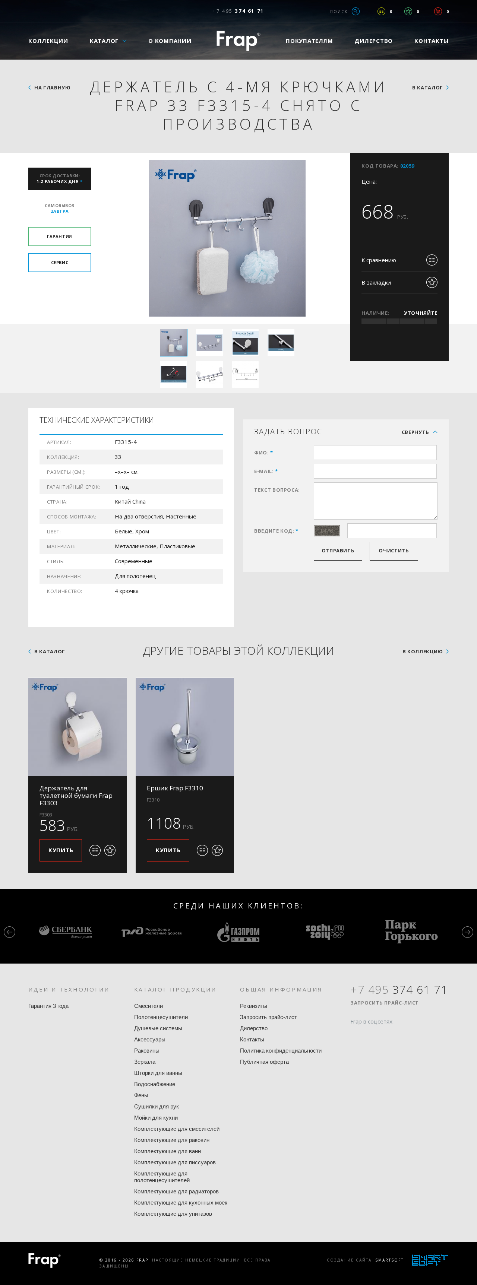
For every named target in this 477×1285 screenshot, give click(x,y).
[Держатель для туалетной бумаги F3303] (77, 727)
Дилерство (373, 40)
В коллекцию (422, 651)
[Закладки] (408, 11)
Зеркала (144, 1062)
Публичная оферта (264, 1062)
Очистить (394, 550)
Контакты (431, 40)
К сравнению (378, 260)
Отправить (338, 550)
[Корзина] (438, 11)
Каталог (104, 40)
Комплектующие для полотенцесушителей (162, 1176)
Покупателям (309, 40)
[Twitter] (370, 1035)
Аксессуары (149, 1039)
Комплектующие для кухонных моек (180, 1202)
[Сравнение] (381, 11)
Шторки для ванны (158, 1073)
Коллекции (48, 40)
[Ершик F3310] (185, 727)
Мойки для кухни (156, 1117)
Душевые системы (158, 1028)
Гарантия (59, 236)
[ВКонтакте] (398, 1035)
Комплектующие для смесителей (176, 1129)
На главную (52, 87)
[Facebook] (355, 1035)
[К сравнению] (95, 850)
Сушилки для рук (156, 1106)
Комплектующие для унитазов (173, 1214)
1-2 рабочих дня (59, 178)
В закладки (376, 282)
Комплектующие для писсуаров (175, 1162)
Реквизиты (253, 1006)
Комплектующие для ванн (167, 1151)
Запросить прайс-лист (268, 1017)
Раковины (146, 1050)
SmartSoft (389, 1260)
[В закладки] (110, 850)
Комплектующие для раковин (171, 1140)
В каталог (427, 87)
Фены (141, 1095)
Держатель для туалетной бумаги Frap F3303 (76, 795)
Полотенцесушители (161, 1017)
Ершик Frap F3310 (175, 788)
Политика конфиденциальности (281, 1050)
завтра (60, 208)
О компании (170, 40)
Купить (60, 850)
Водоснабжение (154, 1084)
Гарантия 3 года (48, 1006)
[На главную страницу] (238, 41)
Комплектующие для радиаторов (176, 1191)
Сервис (59, 262)
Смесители (148, 1006)
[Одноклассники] (384, 1035)
